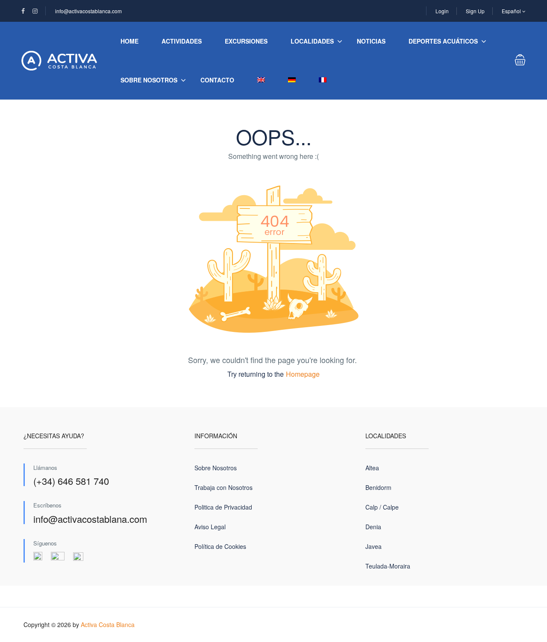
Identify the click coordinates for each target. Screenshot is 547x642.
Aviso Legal (210, 526)
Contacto (217, 80)
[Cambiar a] (261, 80)
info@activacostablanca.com (88, 11)
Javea (373, 546)
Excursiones (246, 41)
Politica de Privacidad (223, 507)
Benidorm (378, 487)
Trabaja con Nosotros (223, 487)
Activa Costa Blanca (108, 624)
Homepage (303, 374)
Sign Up (475, 11)
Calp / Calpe (382, 507)
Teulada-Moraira (387, 566)
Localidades (312, 41)
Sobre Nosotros (149, 80)
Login (442, 11)
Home (129, 41)
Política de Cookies (220, 546)
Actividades (182, 41)
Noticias (371, 41)
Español (512, 11)
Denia (373, 526)
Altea (372, 467)
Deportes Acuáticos (443, 41)
